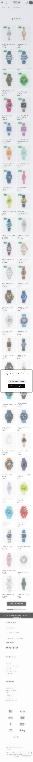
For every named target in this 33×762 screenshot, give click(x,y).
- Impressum (16, 390)
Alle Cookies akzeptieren (16, 386)
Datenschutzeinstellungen (17, 381)
